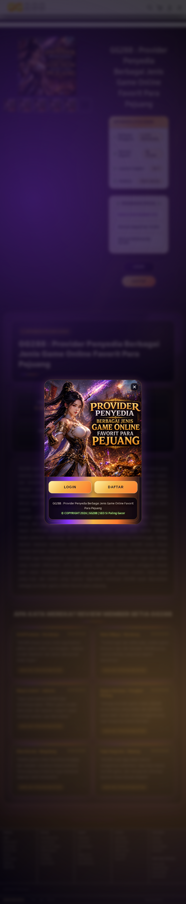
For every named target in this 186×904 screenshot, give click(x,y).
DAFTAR (116, 487)
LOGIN (70, 487)
